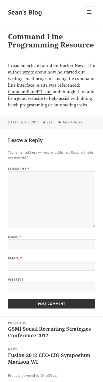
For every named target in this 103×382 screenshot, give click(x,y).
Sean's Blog (25, 12)
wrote (28, 72)
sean (50, 122)
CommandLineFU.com (30, 91)
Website (15, 279)
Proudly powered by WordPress (32, 375)
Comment (18, 168)
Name (14, 236)
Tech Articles (72, 122)
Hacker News (72, 65)
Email (15, 258)
